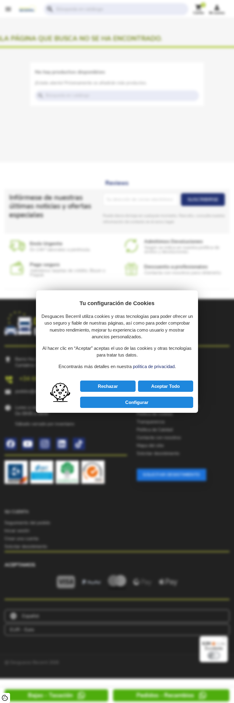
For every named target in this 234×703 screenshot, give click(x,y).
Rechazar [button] (108, 386)
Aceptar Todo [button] (165, 386)
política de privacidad (154, 366)
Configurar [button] (136, 402)
